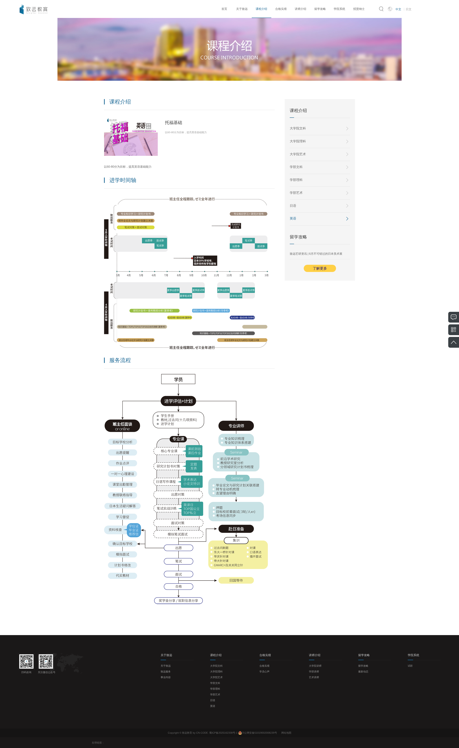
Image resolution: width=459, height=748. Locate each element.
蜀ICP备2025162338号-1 (223, 732)
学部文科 (296, 167)
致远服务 (166, 671)
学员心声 (264, 671)
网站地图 (286, 732)
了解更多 (320, 268)
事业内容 (166, 677)
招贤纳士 (359, 8)
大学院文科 (298, 128)
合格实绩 (281, 8)
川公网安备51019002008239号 (259, 732)
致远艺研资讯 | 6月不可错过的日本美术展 (316, 253)
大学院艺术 (298, 154)
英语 (293, 218)
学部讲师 (314, 671)
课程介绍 (261, 8)
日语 (293, 206)
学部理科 (296, 180)
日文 (408, 9)
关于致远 (242, 8)
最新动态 (363, 671)
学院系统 (339, 8)
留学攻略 (320, 8)
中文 (398, 9)
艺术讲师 (314, 677)
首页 (224, 8)
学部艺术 (296, 193)
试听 (410, 665)
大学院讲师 (315, 665)
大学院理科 (298, 141)
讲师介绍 (300, 8)
